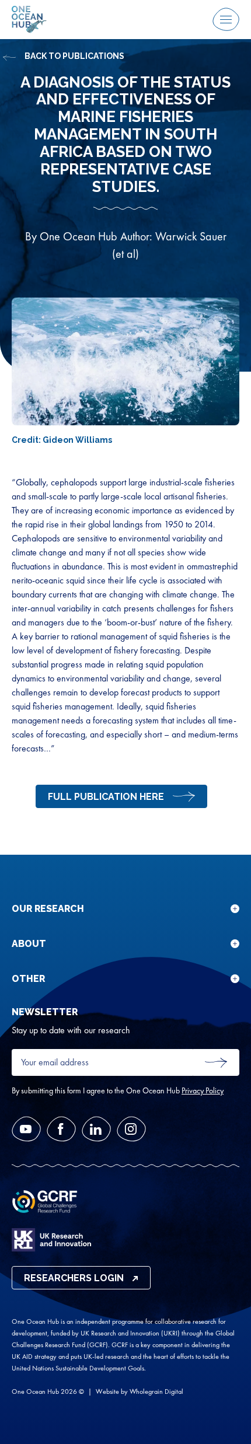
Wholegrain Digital (156, 1391)
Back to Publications (74, 56)
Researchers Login (74, 1278)
